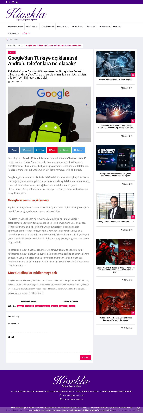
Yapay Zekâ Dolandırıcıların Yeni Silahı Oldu (116, 222)
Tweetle (27, 150)
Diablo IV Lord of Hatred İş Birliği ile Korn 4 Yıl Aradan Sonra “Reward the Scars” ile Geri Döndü (115, 270)
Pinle (53, 150)
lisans (72, 306)
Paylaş (14, 150)
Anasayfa (11, 45)
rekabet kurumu (42, 306)
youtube (63, 306)
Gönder (65, 150)
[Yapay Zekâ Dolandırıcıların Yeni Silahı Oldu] (115, 205)
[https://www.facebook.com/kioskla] (6, 2)
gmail (54, 306)
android (30, 306)
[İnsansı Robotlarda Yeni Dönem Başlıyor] (115, 63)
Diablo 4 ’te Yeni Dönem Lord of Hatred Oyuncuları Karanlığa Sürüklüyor (116, 319)
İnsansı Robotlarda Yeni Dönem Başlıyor (115, 80)
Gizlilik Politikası (89, 410)
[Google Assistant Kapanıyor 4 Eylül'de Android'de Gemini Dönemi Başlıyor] (115, 157)
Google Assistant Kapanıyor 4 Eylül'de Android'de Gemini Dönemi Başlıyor (115, 175)
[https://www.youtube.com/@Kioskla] (16, 2)
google (20, 306)
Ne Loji (20, 45)
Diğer (24, 33)
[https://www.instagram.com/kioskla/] (13, 2)
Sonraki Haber (69, 301)
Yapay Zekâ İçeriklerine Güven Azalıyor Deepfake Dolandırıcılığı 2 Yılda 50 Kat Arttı (115, 127)
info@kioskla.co (77, 399)
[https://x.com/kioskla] (9, 2)
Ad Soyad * (13, 324)
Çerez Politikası (71, 410)
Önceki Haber (29, 301)
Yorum (11, 337)
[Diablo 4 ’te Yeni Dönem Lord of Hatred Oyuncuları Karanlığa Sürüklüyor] (115, 301)
